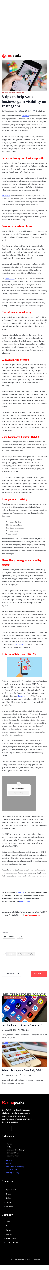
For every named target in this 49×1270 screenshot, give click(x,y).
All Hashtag (19, 644)
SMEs (9, 1147)
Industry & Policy (13, 1156)
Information (6, 196)
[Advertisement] (24, 26)
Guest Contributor (10, 111)
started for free (24, 901)
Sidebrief (21, 892)
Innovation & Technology (16, 1150)
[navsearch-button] (33, 56)
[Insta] (9, 1128)
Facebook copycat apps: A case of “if (22, 1025)
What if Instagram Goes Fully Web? (22, 1070)
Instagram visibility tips (26, 954)
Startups (9, 1144)
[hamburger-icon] (39, 56)
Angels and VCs (13, 1153)
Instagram (25, 116)
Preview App (9, 279)
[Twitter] (4, 1128)
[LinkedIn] (14, 1128)
